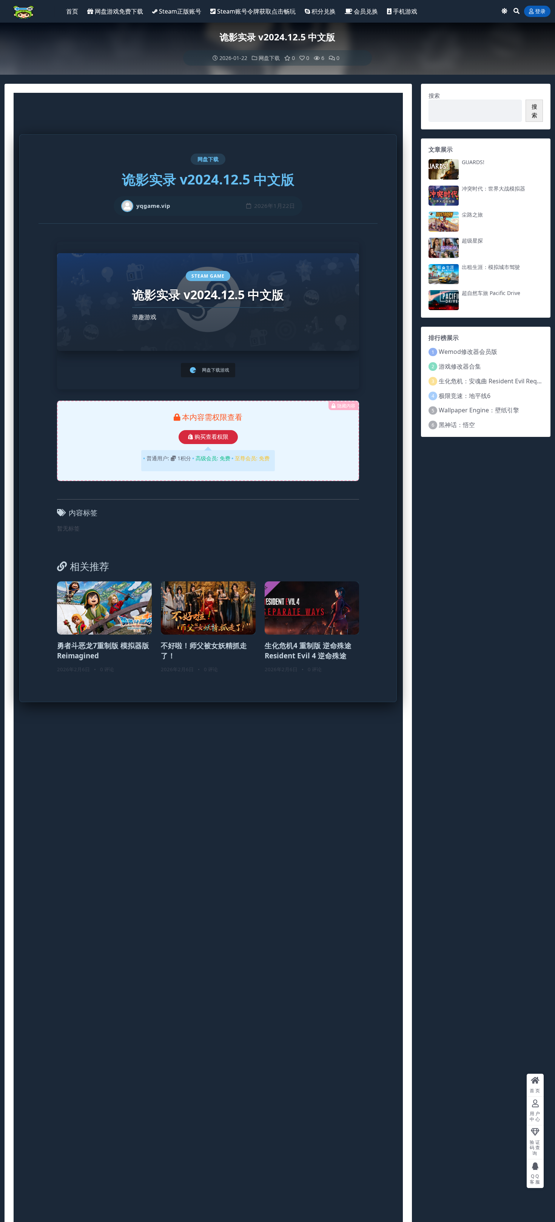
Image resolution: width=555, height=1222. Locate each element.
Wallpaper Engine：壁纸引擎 (479, 410)
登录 (540, 11)
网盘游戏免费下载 (119, 11)
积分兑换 (323, 11)
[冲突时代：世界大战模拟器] (444, 196)
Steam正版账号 (180, 11)
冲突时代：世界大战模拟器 (493, 188)
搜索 (434, 95)
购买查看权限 (211, 437)
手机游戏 (405, 11)
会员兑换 (366, 11)
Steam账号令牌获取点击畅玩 (256, 11)
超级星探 (472, 240)
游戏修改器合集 (460, 366)
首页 (72, 11)
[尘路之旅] (444, 222)
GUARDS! (473, 162)
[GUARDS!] (444, 169)
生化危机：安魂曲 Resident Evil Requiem (495, 381)
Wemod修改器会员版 (468, 351)
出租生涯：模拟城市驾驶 (491, 267)
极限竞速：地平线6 (464, 396)
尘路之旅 (472, 214)
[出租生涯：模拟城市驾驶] (444, 274)
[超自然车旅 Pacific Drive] (444, 300)
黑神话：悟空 (457, 425)
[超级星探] (444, 248)
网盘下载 (269, 57)
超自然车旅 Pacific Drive (491, 293)
